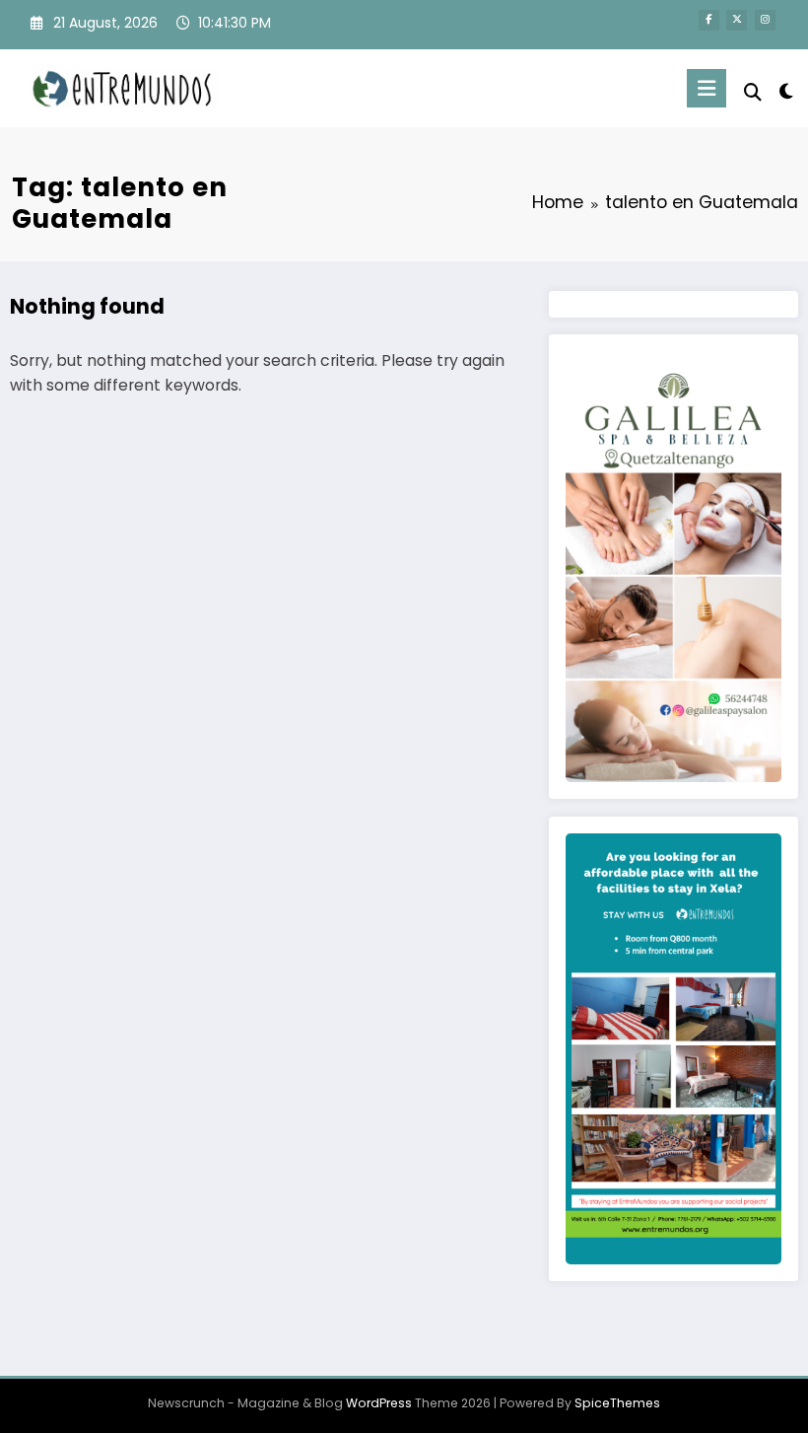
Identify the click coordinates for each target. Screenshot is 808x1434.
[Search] (753, 92)
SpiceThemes (617, 1403)
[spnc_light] (785, 91)
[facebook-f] (709, 20)
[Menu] (706, 88)
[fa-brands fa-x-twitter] (736, 20)
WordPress (379, 1403)
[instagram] (765, 20)
